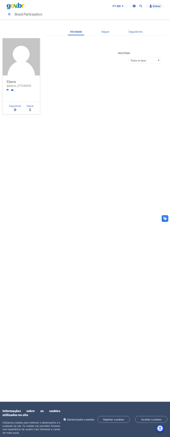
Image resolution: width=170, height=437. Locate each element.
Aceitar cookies (151, 419)
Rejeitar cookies (113, 419)
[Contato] (12, 89)
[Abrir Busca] (140, 6)
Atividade (76, 31)
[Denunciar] (8, 89)
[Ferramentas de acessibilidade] (160, 428)
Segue (105, 31)
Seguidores (135, 31)
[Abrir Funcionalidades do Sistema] (134, 6)
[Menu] (9, 14)
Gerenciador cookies (80, 419)
